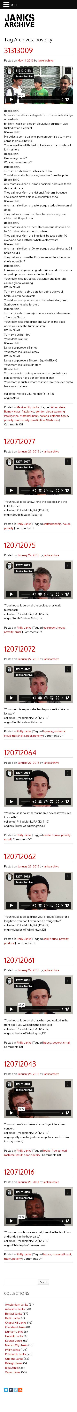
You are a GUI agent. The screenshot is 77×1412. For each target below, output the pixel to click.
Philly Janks (24, 524)
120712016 (19, 1171)
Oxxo (64, 416)
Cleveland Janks (15, 1327)
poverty (9, 420)
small (18, 632)
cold (46, 939)
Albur (54, 407)
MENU (14, 5)
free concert (59, 1150)
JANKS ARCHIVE (19, 20)
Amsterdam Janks (16, 1304)
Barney (8, 411)
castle (47, 835)
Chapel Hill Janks (15, 1322)
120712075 (20, 545)
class (17, 411)
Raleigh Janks (14, 1363)
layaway (48, 731)
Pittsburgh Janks (15, 1354)
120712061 (19, 960)
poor (29, 735)
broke (47, 1150)
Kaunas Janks (14, 1340)
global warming (55, 411)
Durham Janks (14, 1331)
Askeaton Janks (15, 1309)
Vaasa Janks (13, 1372)
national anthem (50, 416)
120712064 (20, 752)
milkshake (18, 735)
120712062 (20, 856)
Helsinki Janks (14, 1336)
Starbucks (52, 420)
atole (62, 407)
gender (40, 411)
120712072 (19, 648)
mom (7, 1258)
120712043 (20, 1063)
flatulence (28, 411)
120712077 (19, 441)
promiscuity (22, 420)
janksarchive (46, 60)
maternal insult (29, 416)
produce (9, 943)
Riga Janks (12, 1368)
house (67, 524)
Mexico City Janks (28, 407)
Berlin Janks (12, 1318)
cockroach (49, 627)
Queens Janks (14, 1359)
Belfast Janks (13, 1313)
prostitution (38, 420)
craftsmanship (52, 524)
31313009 (18, 50)
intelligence (11, 416)
